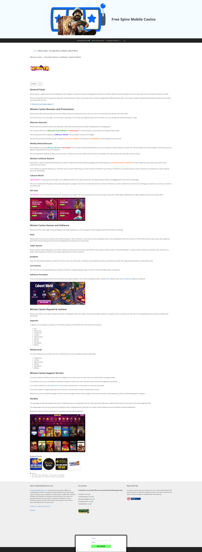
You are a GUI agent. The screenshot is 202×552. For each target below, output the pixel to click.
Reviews (34, 473)
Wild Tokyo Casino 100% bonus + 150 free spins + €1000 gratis (48, 475)
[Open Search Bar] (124, 40)
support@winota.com (53, 385)
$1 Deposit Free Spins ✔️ (113, 40)
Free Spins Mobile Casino (134, 19)
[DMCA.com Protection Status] (52, 543)
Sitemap (32, 510)
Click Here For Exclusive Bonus (42, 104)
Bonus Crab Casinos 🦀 (98, 40)
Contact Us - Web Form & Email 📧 (40, 506)
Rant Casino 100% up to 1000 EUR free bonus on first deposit (48, 476)
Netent (107, 279)
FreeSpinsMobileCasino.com (38, 490)
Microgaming (127, 279)
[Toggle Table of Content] (39, 84)
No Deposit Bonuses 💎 (83, 40)
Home (35, 51)
